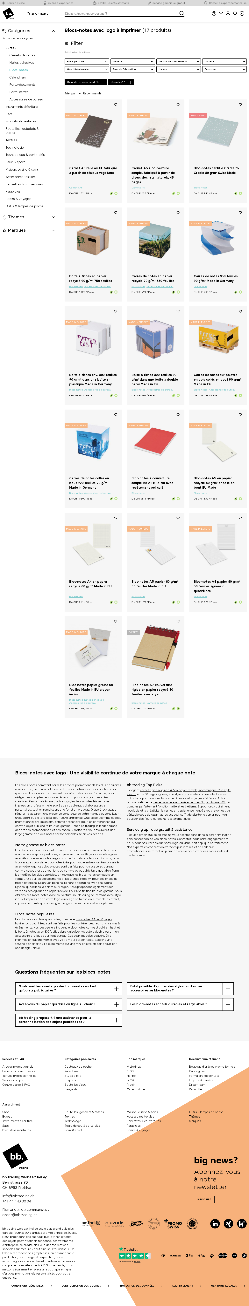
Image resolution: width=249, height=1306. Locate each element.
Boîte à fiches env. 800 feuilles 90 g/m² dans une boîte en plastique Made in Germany (93, 379)
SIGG (130, 1071)
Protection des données (136, 1286)
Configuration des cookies (81, 1286)
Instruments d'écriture (21, 107)
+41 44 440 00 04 (16, 1201)
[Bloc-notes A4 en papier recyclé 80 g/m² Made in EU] (93, 544)
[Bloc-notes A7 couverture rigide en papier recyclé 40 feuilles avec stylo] (156, 648)
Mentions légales (224, 1286)
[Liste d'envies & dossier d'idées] (235, 13)
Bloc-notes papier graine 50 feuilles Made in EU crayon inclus (91, 689)
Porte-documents (22, 85)
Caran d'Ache (136, 1089)
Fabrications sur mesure (18, 1071)
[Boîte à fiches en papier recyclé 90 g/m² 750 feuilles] (93, 239)
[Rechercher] (180, 12)
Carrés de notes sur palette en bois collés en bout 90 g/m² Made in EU (217, 379)
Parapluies (12, 192)
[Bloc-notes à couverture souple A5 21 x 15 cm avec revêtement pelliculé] (156, 441)
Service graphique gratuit (169, 3)
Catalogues (197, 1071)
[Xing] (228, 1223)
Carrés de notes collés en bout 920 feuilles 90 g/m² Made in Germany (89, 483)
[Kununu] (242, 1223)
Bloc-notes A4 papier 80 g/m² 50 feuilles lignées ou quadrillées (217, 586)
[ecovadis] (114, 1224)
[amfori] (91, 1224)
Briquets (70, 1080)
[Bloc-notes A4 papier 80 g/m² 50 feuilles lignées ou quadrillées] (218, 544)
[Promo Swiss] (173, 1224)
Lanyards (71, 1089)
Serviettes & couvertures (24, 184)
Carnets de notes (22, 55)
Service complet (13, 1080)
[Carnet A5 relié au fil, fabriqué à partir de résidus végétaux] (93, 131)
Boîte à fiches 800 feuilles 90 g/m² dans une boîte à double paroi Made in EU (155, 379)
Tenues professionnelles (19, 1076)
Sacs (8, 114)
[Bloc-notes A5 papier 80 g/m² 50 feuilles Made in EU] (156, 544)
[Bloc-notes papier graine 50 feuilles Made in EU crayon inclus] (93, 648)
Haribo (131, 1076)
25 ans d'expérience (61, 3)
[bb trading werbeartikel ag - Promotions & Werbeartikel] (8, 13)
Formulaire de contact (204, 1076)
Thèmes (194, 1116)
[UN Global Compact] (192, 1224)
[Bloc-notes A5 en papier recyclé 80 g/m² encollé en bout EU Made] (218, 441)
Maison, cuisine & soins (22, 170)
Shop (5, 1112)
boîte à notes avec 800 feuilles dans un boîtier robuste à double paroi (65, 931)
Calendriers (17, 77)
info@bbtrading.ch (18, 1196)
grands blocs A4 (80, 879)
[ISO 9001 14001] (154, 1224)
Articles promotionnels (17, 1066)
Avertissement (182, 1286)
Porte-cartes (18, 92)
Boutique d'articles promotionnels (212, 1066)
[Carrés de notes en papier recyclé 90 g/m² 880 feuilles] (156, 239)
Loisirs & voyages (18, 199)
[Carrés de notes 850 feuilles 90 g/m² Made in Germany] (218, 239)
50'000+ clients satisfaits (113, 3)
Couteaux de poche (78, 1066)
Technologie (14, 147)
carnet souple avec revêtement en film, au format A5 (189, 802)
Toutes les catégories (20, 38)
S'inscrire (204, 1199)
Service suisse (16, 3)
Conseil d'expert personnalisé (228, 3)
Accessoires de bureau (26, 99)
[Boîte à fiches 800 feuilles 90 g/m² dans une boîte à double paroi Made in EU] (156, 338)
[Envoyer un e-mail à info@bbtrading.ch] (221, 13)
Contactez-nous (188, 839)
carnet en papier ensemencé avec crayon (192, 810)
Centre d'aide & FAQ (16, 1084)
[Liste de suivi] (115, 104)
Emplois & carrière (201, 1080)
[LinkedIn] (215, 1223)
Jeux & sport (15, 162)
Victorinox (134, 1066)
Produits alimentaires (20, 121)
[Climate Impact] (136, 1224)
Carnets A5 (75, 188)
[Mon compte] (228, 13)
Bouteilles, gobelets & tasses (22, 131)
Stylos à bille (73, 1076)
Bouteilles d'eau (75, 1084)
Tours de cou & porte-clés (25, 155)
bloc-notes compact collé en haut (93, 927)
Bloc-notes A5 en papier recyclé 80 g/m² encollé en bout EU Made (214, 483)
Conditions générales (27, 1286)
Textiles (11, 140)
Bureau (11, 48)
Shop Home (40, 14)
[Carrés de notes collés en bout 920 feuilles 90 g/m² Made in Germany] (93, 441)
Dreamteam (197, 1084)
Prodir (131, 1084)
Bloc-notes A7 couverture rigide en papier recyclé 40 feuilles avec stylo (152, 689)
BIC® (130, 1080)
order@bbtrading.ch (20, 1215)
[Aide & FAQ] (214, 13)
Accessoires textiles (20, 177)
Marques (195, 1121)
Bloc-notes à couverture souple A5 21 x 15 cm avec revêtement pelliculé (152, 483)
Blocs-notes (18, 70)
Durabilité (195, 1089)
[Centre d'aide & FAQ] (163, 1256)
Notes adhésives (21, 63)
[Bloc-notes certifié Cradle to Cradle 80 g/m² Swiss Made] (218, 131)
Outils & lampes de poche (24, 206)
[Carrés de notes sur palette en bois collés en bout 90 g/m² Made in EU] (218, 338)
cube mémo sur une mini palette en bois (75, 944)
